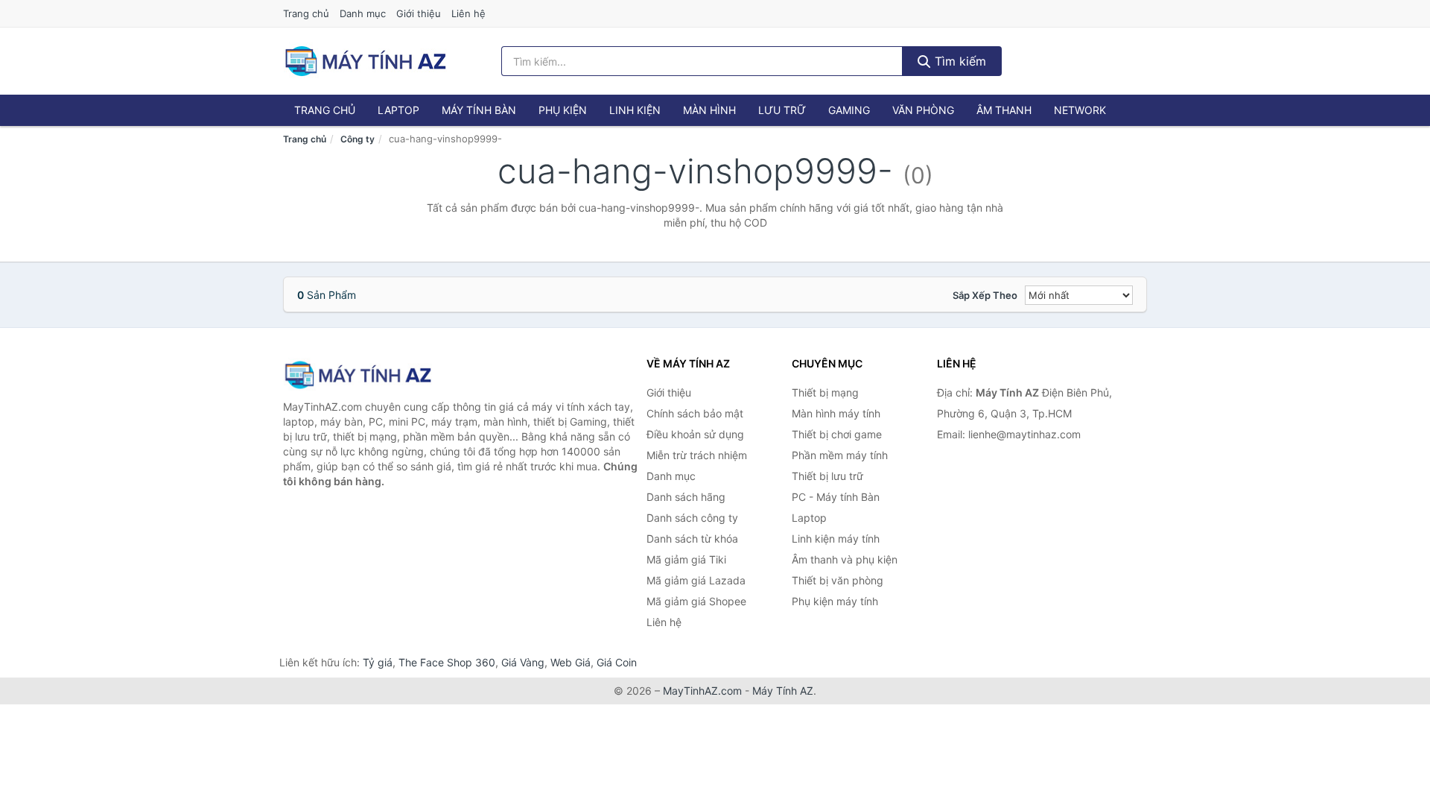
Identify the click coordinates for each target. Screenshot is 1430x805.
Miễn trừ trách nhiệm (696, 455)
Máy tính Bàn (479, 110)
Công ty (357, 139)
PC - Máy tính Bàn (836, 496)
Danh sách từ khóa (692, 538)
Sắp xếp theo (985, 295)
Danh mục (363, 13)
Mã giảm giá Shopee (696, 601)
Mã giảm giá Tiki (686, 559)
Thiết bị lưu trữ (827, 476)
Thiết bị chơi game (837, 434)
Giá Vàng (522, 662)
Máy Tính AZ (782, 690)
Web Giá (570, 662)
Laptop (398, 110)
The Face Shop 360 (446, 662)
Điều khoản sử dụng (695, 434)
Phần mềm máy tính (840, 455)
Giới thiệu (418, 13)
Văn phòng (923, 110)
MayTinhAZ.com (702, 690)
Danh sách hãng (685, 496)
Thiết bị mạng (825, 392)
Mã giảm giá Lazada (696, 580)
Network (1080, 110)
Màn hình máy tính (836, 413)
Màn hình (709, 110)
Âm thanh (1004, 110)
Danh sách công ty (692, 517)
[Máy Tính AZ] (357, 374)
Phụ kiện (562, 110)
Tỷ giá (378, 662)
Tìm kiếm (958, 61)
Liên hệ (468, 13)
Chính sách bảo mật (694, 413)
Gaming (849, 110)
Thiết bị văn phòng (837, 580)
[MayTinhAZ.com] (365, 61)
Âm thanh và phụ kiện (844, 559)
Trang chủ (306, 13)
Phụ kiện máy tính (835, 601)
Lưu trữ (782, 110)
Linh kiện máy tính (836, 538)
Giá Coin (617, 662)
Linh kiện (635, 110)
